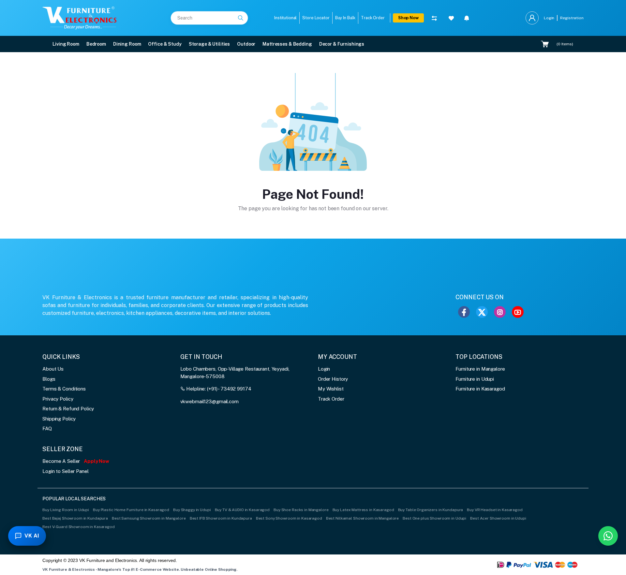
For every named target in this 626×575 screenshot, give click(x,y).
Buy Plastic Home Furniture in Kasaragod (131, 510)
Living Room (65, 44)
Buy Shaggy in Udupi (192, 510)
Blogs (48, 379)
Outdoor (246, 44)
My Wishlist (331, 388)
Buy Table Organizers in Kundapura (430, 510)
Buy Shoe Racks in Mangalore (301, 510)
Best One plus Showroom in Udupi (434, 518)
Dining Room (127, 44)
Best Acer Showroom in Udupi (498, 518)
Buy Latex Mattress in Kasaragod (363, 510)
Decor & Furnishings (342, 44)
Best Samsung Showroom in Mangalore (149, 518)
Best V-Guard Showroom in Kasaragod (78, 526)
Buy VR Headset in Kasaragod (495, 510)
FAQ (47, 428)
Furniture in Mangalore (480, 369)
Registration (571, 18)
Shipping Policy (59, 418)
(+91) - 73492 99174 (229, 388)
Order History (333, 379)
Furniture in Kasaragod (480, 388)
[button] (466, 18)
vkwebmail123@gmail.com (209, 401)
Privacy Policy (57, 399)
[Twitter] (482, 312)
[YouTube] (518, 312)
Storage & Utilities (209, 44)
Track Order (331, 399)
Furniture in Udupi (474, 379)
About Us (53, 369)
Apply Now (96, 461)
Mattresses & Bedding (287, 44)
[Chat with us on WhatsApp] (608, 536)
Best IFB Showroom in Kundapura (221, 518)
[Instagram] (500, 312)
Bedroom (96, 44)
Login (549, 18)
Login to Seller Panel (65, 471)
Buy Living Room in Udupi (65, 510)
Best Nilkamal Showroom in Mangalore (362, 518)
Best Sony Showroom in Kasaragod (289, 518)
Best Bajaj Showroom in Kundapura (75, 518)
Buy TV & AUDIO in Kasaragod (242, 510)
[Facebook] (464, 312)
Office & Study (164, 44)
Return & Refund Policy (68, 408)
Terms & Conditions (64, 388)
